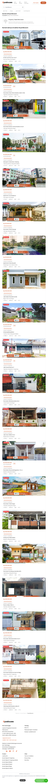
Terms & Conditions (28, 756)
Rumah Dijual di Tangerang (8, 758)
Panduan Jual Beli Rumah (30, 731)
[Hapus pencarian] (23, 7)
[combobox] (13, 7)
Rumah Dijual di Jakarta (7, 768)
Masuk (43, 2)
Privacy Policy (27, 758)
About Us (26, 727)
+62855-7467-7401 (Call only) (9, 740)
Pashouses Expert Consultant (30, 729)
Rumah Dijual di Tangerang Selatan (10, 760)
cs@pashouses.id (6, 738)
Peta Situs (26, 760)
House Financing (26, 3)
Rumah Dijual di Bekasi (7, 762)
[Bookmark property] (43, 32)
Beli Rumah (20, 3)
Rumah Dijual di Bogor (7, 766)
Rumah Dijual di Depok (7, 764)
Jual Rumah (15, 3)
